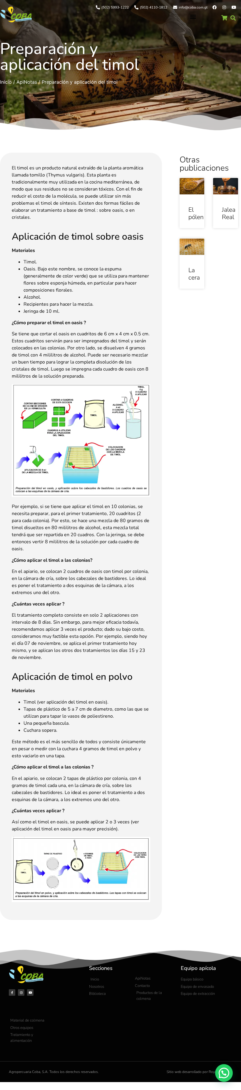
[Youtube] (234, 7)
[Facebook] (214, 7)
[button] (193, 16)
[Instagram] (224, 7)
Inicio (6, 82)
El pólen (196, 213)
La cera (194, 274)
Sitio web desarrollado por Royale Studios (199, 1071)
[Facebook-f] (12, 992)
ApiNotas (26, 82)
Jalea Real (228, 213)
